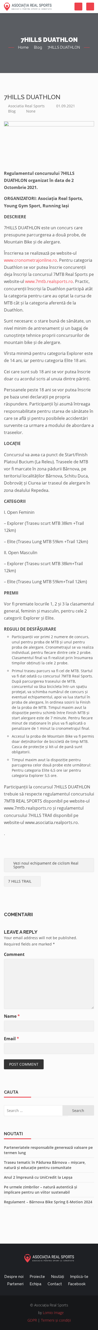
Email (11, 1039)
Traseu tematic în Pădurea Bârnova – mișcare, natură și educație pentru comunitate (45, 1165)
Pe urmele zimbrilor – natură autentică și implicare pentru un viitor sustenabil (40, 1189)
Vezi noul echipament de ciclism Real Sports (45, 865)
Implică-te (79, 1277)
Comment (14, 954)
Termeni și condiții (56, 1320)
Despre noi (14, 1277)
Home (23, 47)
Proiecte (37, 1277)
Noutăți (57, 1277)
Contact (55, 1284)
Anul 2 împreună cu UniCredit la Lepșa (38, 1177)
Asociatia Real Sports (26, 105)
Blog (38, 47)
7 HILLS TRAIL (19, 881)
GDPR (32, 1320)
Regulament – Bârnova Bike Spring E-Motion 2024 (48, 1201)
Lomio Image (53, 1312)
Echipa (35, 1284)
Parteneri (15, 1284)
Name (12, 1016)
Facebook (76, 1284)
